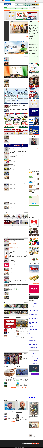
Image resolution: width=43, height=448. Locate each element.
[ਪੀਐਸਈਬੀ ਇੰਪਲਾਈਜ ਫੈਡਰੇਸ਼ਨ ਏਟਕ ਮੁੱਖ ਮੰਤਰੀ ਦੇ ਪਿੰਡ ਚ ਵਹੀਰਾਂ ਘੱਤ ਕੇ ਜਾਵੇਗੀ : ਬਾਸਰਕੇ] (6, 141)
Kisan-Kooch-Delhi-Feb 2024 (33, 363)
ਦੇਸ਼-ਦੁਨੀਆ (20, 7)
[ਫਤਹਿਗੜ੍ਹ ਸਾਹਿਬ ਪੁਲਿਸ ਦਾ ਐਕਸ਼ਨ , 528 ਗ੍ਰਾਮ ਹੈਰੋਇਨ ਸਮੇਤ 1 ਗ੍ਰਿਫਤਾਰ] (6, 245)
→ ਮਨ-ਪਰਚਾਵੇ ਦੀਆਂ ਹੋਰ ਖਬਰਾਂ (25, 361)
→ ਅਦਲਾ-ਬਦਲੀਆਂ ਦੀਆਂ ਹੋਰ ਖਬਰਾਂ (12, 337)
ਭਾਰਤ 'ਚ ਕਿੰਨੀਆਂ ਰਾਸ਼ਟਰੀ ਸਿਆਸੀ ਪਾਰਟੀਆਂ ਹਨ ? (33, 245)
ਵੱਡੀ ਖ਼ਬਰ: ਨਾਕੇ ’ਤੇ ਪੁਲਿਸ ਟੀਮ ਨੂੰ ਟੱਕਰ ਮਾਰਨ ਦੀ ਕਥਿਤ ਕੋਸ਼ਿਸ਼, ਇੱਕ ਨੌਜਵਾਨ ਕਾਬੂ (33, 33)
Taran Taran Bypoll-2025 (32, 305)
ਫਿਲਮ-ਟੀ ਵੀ (19, 8)
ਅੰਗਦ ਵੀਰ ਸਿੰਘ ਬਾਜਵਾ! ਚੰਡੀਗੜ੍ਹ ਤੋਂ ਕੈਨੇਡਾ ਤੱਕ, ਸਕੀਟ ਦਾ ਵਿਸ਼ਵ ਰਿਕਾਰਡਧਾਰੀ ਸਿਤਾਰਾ (24, 380)
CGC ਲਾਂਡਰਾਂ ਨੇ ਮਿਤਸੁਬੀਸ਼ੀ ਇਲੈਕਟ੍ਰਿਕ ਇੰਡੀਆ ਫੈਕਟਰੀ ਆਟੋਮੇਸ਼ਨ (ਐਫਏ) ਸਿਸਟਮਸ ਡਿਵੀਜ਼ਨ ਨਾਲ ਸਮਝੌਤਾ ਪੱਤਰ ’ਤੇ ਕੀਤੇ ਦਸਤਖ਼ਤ (24, 337)
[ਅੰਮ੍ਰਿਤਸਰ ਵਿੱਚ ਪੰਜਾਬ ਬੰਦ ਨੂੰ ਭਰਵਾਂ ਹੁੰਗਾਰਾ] (6, 265)
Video (12, 21)
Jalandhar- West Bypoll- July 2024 (33, 345)
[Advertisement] (6, 31)
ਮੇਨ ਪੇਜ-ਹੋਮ (5, 7)
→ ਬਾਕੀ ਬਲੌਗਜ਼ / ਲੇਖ (37, 195)
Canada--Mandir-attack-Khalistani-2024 (34, 320)
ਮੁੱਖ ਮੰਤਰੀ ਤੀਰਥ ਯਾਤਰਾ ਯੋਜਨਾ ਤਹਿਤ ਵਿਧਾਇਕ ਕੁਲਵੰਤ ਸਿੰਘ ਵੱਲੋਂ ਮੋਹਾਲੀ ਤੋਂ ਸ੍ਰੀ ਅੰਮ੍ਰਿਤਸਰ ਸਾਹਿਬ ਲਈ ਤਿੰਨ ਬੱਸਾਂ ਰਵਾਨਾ (33, 36)
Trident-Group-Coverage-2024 (33, 347)
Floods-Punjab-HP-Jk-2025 (32, 302)
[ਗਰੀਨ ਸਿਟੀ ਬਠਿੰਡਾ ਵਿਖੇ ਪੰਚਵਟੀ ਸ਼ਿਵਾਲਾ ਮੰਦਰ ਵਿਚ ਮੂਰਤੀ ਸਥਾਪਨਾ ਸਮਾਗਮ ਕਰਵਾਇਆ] (6, 297)
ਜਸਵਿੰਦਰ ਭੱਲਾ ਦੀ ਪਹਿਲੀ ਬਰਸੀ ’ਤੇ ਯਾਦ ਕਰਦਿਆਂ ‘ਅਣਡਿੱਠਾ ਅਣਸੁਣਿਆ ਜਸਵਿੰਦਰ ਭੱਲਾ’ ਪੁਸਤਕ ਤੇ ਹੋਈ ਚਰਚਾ (33, 51)
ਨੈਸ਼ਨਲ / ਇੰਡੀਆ (16, 7)
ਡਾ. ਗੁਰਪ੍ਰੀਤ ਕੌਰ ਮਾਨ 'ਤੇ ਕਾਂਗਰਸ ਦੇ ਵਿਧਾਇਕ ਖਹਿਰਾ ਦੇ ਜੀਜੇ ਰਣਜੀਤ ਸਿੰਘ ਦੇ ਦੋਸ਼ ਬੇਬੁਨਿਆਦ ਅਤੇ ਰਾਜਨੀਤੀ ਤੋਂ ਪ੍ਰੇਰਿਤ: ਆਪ (34, 45)
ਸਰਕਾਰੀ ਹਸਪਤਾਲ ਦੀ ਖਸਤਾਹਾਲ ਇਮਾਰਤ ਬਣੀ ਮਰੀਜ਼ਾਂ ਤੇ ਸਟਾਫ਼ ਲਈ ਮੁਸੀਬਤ (34, 38)
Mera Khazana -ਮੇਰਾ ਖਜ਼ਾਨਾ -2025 (33, 303)
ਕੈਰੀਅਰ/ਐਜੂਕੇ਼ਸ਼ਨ (14, 8)
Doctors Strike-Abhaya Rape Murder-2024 (33, 335)
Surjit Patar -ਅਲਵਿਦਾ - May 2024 (33, 353)
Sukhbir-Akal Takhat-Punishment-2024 (34, 316)
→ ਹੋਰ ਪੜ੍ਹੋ (38, 148)
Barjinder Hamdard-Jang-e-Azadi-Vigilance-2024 (33, 352)
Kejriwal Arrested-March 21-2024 (33, 360)
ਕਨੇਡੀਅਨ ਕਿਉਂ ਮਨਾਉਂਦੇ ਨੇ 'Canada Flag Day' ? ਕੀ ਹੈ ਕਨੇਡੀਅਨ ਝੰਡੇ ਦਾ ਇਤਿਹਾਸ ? (34, 227)
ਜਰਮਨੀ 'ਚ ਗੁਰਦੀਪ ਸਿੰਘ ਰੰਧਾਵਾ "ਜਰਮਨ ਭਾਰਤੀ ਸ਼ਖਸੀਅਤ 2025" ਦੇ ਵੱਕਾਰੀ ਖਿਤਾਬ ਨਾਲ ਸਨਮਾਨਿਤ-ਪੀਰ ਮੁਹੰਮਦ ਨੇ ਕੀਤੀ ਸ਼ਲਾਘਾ (12, 419)
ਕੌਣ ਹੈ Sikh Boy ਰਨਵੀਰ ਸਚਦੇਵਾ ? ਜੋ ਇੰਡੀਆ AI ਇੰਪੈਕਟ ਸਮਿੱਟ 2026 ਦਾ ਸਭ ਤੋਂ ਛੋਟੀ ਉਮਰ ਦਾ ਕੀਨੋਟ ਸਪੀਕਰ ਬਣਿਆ (24, 415)
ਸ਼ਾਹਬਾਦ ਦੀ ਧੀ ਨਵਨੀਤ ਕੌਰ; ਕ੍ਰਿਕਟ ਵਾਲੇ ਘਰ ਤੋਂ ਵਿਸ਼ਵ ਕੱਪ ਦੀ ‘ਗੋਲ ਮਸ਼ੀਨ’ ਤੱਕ (24, 382)
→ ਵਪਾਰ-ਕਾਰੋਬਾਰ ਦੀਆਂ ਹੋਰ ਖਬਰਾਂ (12, 387)
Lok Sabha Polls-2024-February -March (33, 359)
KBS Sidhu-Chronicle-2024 (32, 355)
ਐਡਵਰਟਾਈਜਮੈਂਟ (23, 0)
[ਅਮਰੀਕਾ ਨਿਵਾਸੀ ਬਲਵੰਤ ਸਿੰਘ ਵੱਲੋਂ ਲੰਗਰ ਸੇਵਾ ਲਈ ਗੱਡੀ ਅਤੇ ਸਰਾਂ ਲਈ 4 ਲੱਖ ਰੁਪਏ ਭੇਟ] (6, 173)
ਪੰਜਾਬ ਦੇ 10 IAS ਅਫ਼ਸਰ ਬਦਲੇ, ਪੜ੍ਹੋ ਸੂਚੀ (8, 328)
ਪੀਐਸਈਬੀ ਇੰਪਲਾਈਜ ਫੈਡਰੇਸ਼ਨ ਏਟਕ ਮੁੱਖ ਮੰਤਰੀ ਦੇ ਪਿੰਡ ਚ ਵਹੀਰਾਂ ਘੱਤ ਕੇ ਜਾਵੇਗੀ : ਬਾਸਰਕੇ (33, 40)
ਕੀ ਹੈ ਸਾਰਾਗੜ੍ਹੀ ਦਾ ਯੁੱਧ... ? (31, 254)
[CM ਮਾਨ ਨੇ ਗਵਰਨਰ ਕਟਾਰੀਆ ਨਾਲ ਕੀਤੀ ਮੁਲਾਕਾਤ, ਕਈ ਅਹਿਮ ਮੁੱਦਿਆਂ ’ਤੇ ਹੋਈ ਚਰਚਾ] (6, 63)
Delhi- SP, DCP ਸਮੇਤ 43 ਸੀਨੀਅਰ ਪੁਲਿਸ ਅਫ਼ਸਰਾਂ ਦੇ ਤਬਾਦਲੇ (11, 333)
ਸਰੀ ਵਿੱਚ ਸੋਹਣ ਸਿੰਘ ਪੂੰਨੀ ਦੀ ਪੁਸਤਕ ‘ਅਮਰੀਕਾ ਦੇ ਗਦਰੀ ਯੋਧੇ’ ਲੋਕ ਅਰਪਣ (12, 416)
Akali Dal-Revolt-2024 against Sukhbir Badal (33, 342)
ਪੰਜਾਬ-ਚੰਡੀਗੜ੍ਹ (13, 441)
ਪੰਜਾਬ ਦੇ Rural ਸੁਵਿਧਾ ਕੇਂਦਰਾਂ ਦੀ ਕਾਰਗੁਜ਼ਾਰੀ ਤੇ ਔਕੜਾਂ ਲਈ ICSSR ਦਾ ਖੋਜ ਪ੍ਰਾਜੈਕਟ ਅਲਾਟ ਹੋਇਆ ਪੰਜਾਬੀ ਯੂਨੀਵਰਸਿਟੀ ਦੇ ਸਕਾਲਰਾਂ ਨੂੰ (22, 412)
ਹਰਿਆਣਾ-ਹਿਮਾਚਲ (12, 7)
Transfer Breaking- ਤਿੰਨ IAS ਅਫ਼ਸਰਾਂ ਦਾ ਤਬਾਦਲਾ (11, 330)
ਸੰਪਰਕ (27, 0)
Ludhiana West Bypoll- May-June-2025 (33, 307)
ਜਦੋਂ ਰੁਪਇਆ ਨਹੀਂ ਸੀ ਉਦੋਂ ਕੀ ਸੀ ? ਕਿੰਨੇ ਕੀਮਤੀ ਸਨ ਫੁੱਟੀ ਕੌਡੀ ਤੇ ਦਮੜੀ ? (34, 236)
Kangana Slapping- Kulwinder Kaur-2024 (34, 349)
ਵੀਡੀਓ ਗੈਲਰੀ (26, 7)
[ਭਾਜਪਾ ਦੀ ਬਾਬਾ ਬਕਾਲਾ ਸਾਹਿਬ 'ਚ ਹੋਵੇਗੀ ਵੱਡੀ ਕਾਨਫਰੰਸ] (6, 189)
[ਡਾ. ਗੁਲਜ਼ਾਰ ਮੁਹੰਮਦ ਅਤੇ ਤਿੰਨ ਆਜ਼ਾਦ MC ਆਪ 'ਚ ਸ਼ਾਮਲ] (6, 177)
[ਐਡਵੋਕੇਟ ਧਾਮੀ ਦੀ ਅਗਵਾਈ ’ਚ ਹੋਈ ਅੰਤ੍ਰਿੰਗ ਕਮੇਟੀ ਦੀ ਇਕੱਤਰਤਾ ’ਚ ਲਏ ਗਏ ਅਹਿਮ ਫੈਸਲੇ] (6, 185)
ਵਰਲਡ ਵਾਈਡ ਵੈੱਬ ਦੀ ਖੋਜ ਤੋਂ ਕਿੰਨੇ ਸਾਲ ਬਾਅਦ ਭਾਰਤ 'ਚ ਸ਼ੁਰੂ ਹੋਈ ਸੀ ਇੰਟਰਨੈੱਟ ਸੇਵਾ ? (34, 264)
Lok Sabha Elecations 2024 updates (34, 356)
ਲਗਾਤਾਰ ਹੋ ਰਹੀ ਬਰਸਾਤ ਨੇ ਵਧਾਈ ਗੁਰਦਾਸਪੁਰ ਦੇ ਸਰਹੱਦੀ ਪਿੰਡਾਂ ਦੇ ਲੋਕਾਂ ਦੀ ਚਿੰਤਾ (33, 42)
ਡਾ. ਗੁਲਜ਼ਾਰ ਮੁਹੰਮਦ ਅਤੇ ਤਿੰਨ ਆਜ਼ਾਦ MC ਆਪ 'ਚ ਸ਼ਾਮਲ (33, 25)
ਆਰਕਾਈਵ (20, 0)
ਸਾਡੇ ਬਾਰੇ (16, 0)
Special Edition (32, 397)
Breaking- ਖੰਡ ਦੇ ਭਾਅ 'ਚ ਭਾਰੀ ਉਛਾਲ (8, 377)
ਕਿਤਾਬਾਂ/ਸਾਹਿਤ (22, 8)
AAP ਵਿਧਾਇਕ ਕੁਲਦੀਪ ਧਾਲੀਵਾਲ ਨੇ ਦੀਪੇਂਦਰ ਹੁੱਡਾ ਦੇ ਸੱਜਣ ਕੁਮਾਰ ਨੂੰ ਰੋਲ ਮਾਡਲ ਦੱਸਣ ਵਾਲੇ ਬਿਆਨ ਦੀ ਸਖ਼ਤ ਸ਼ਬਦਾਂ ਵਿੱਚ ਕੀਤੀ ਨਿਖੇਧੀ (33, 30)
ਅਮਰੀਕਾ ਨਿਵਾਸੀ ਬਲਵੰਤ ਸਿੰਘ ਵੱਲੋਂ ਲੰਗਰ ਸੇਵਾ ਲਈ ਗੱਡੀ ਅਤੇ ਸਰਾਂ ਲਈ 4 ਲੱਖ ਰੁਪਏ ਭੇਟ (33, 59)
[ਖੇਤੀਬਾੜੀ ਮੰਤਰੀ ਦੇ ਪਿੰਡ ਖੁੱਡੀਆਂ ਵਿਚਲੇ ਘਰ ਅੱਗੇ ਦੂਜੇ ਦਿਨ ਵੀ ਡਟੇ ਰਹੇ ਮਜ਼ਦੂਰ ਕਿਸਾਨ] (6, 273)
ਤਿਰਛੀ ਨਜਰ (10, 8)
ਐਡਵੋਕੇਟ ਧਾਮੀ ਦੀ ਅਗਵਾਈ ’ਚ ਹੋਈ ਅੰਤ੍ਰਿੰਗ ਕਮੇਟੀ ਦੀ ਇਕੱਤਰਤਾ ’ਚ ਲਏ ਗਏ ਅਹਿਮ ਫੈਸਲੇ (33, 28)
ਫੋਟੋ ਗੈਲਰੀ (23, 7)
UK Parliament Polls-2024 (32, 340)
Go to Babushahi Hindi (13, 0)
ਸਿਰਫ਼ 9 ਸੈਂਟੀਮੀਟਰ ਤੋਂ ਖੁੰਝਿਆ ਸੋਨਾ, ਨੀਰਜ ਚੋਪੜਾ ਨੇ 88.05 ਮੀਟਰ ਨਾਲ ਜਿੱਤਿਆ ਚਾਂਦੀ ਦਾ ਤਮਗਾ (21, 377)
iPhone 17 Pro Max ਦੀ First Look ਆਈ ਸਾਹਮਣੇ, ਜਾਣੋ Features (24, 420)
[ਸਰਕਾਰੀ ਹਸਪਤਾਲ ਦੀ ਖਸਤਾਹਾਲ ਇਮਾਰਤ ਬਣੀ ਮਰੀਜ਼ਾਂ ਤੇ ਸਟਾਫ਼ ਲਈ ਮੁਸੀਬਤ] (6, 137)
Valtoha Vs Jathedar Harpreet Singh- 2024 (33, 323)
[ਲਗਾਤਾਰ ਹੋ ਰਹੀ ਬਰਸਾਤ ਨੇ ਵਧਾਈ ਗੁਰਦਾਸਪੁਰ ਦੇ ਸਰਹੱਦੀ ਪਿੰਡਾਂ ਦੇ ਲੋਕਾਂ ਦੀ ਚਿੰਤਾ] (6, 149)
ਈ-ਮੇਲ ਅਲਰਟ (6, 8)
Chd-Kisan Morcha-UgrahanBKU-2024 (33, 330)
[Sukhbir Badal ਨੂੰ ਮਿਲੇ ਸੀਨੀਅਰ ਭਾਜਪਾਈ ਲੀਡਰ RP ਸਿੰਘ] (6, 85)
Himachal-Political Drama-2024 (33, 362)
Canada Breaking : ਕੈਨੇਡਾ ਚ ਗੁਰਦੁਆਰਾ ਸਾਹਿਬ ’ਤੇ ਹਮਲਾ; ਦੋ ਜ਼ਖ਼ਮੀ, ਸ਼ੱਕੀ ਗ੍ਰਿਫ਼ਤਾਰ (11, 413)
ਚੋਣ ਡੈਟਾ (25, 0)
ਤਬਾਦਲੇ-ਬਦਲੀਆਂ (8, 7)
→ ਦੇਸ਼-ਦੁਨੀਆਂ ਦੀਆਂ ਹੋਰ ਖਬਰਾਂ (13, 421)
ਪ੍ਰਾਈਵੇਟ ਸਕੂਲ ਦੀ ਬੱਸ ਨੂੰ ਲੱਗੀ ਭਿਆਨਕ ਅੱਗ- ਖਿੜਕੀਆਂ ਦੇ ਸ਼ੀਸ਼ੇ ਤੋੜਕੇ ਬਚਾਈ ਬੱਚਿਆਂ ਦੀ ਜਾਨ (21, 329)
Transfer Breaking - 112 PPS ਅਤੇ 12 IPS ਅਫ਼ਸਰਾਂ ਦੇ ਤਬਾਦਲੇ (11, 335)
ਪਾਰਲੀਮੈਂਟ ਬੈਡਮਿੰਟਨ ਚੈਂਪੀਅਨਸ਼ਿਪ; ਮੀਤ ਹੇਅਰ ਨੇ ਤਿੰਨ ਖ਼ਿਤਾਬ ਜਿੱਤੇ (12, 382)
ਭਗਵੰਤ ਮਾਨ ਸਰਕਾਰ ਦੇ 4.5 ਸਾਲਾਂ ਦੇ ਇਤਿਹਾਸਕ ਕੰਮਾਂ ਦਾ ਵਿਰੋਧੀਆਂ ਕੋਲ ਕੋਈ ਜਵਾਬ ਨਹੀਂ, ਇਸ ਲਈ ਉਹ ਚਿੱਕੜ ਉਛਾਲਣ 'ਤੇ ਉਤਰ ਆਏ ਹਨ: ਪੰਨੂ (33, 48)
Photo (10, 21)
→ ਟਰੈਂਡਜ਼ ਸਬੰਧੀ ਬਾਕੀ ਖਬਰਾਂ (25, 422)
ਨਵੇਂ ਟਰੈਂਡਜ (26, 8)
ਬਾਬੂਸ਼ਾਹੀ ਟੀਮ (18, 0)
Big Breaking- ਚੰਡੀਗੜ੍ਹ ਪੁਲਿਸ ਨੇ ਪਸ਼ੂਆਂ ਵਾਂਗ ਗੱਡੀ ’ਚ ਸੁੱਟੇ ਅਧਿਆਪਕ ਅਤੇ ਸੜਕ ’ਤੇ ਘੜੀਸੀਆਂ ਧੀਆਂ (24, 331)
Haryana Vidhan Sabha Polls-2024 (33, 331)
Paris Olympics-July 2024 (32, 338)
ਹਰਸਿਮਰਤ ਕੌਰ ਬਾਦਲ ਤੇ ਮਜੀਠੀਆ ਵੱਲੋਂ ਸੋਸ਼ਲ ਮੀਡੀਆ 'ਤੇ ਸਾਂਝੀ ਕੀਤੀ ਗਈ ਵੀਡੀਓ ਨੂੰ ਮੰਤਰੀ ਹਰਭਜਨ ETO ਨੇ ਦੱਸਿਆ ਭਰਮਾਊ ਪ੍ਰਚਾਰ (34, 57)
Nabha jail (30, 333)
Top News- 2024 (31, 326)
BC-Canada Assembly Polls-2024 (33, 324)
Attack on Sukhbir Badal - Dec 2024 (34, 314)
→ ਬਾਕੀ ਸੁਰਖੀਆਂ (37, 61)
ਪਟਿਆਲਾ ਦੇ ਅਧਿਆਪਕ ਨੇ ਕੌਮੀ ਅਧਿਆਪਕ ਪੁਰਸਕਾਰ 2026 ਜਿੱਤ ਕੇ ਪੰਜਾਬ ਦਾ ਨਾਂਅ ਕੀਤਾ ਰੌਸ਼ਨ (24, 334)
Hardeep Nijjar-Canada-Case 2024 (33, 344)
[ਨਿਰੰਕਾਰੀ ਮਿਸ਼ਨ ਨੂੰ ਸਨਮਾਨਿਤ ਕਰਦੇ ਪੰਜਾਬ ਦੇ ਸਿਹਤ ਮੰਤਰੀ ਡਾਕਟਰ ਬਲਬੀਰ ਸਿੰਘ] (6, 241)
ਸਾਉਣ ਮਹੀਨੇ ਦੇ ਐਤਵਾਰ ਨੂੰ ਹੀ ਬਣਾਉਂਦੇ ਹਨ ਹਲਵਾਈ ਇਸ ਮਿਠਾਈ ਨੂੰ (23, 417)
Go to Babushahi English (7, 0)
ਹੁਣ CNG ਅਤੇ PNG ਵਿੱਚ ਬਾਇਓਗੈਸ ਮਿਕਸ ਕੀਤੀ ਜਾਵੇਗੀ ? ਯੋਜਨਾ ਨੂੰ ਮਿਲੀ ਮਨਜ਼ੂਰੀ (11, 385)
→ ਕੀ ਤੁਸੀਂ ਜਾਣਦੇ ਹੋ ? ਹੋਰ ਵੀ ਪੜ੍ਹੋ (35, 283)
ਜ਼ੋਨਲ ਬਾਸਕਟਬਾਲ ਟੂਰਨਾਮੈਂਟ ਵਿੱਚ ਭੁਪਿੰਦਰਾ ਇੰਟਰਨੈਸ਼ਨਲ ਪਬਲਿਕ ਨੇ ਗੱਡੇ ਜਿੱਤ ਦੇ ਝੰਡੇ (23, 385)
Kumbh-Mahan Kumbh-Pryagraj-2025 (33, 311)
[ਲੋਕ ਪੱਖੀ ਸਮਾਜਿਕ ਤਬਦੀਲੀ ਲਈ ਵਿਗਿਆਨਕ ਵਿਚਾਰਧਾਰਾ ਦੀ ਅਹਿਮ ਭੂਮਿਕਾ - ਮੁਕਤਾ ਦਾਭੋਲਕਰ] (6, 277)
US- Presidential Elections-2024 (33, 318)
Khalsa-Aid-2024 (31, 337)
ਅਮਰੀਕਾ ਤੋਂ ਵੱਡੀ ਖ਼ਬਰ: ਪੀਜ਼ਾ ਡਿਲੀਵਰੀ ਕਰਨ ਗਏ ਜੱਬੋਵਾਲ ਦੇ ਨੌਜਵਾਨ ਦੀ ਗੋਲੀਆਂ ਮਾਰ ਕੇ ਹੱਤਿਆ (9, 411)
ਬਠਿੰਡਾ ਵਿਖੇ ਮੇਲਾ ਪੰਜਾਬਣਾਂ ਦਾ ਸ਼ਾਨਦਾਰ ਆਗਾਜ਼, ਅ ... (9, 364)
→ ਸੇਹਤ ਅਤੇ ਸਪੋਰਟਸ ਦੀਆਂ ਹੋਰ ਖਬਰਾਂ (24, 387)
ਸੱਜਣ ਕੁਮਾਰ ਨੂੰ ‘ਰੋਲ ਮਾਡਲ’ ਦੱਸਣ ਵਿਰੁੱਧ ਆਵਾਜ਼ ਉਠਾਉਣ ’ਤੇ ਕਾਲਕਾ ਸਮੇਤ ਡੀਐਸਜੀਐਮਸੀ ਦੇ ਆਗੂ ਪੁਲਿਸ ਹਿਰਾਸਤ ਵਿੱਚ (33, 54)
